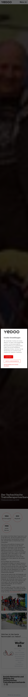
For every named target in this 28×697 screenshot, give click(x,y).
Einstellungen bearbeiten (12, 361)
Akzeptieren (8, 357)
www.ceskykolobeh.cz (15, 592)
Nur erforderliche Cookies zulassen (11, 365)
